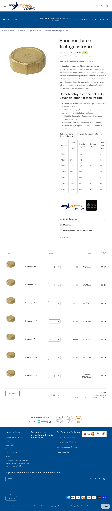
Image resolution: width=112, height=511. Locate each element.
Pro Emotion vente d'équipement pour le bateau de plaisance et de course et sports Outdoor (17, 463)
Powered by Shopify (29, 506)
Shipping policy (74, 506)
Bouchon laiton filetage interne (56, 30)
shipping (88, 398)
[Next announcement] (76, 19)
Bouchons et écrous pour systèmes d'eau (25, 30)
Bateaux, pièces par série (14, 437)
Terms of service (63, 506)
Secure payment (11, 453)
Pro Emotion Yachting (17, 506)
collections (37, 437)
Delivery (8, 441)
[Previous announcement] (35, 19)
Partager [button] (65, 238)
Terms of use (9, 449)
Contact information (87, 506)
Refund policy (42, 506)
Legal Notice (9, 445)
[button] (4, 5)
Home (4, 30)
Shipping (73, 56)
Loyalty (7, 456)
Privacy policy (52, 506)
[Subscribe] (42, 478)
